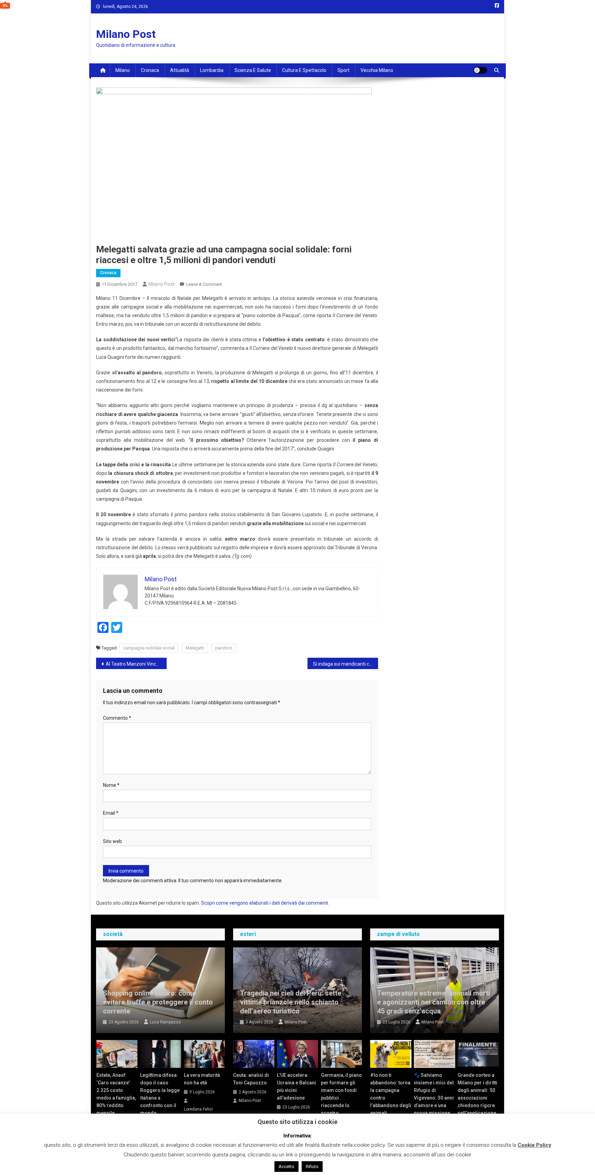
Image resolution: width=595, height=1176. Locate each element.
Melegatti (195, 648)
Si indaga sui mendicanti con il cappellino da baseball (345, 664)
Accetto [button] (286, 1166)
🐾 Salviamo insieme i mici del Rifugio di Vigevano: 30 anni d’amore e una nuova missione (434, 1094)
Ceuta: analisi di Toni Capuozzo (251, 1078)
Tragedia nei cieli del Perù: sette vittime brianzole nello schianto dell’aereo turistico (290, 1002)
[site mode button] (480, 70)
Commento (117, 718)
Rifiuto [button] (312, 1166)
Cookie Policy (534, 1145)
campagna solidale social (149, 648)
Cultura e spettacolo (304, 70)
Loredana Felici (198, 1109)
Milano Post (126, 34)
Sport (343, 70)
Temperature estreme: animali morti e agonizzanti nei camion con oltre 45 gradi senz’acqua (433, 1002)
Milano (122, 70)
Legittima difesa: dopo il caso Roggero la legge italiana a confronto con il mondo (160, 1094)
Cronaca (150, 70)
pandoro (223, 648)
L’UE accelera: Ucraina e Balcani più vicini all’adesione (296, 1086)
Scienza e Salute (252, 70)
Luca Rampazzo (165, 1022)
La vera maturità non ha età (202, 1078)
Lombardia (211, 70)
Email (110, 813)
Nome (111, 785)
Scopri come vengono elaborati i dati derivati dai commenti (264, 903)
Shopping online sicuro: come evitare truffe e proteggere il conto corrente (158, 1002)
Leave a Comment (204, 284)
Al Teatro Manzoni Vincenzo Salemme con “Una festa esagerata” (136, 664)
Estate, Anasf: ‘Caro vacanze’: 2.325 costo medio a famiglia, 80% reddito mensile (116, 1094)
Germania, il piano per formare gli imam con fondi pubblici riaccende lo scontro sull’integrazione (341, 1097)
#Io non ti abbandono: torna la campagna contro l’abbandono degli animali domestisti (390, 1097)
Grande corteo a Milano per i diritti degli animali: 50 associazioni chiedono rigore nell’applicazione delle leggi (477, 1097)
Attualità (179, 70)
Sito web (112, 841)
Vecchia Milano (377, 70)
